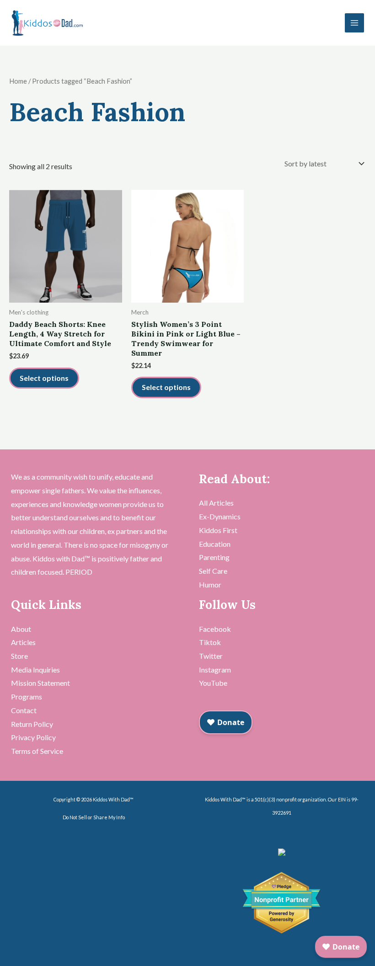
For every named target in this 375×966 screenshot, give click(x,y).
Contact (24, 710)
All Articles (216, 502)
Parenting (214, 557)
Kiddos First (218, 530)
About (21, 628)
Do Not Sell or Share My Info (94, 817)
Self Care (213, 570)
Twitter (211, 655)
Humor (210, 584)
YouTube (213, 682)
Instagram (215, 669)
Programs (26, 696)
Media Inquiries (35, 669)
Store (19, 655)
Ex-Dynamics (220, 516)
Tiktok (210, 642)
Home (18, 81)
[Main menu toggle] (354, 22)
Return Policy (32, 724)
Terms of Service (37, 751)
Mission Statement (40, 682)
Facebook (215, 628)
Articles (23, 642)
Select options (44, 378)
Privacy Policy (33, 737)
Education (214, 543)
